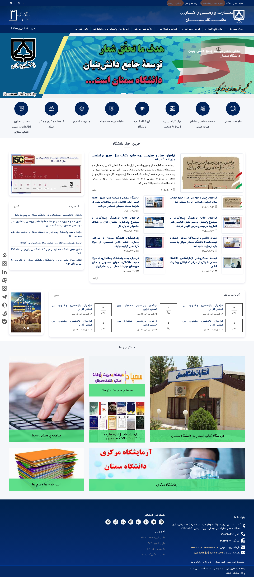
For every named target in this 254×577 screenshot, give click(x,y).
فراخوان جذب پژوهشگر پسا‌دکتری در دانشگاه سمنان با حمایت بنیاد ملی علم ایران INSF (46, 234)
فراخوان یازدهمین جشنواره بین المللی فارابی (202, 307)
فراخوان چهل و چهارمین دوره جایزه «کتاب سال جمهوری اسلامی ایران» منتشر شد (133, 157)
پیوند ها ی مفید (190, 3)
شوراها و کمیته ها (168, 29)
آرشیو (94, 190)
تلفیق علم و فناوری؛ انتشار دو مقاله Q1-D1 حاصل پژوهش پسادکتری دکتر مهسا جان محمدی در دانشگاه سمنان (46, 224)
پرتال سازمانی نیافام (235, 573)
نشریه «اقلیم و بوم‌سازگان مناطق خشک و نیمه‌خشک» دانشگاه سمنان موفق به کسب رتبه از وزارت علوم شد (193, 242)
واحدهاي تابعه (215, 29)
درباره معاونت (236, 29)
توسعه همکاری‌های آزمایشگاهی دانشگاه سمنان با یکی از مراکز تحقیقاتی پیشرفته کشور (193, 262)
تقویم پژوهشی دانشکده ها (211, 3)
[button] (130, 93)
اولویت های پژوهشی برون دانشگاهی (111, 29)
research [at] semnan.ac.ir (204, 547)
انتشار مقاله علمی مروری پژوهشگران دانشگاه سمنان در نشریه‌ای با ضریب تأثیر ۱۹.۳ (46, 262)
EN (10, 3)
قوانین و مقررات (192, 29)
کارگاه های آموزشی (143, 29)
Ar (19, 3)
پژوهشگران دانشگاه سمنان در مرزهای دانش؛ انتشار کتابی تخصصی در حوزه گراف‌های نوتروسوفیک (115, 242)
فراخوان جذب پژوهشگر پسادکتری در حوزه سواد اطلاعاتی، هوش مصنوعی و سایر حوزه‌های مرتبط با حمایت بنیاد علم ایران (115, 262)
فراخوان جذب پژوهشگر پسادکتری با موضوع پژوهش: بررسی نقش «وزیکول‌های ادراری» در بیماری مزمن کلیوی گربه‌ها (193, 222)
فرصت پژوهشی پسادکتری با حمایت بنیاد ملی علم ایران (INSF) (51, 243)
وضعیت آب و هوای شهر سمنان (229, 562)
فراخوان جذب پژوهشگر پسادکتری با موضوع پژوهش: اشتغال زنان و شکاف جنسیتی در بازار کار (115, 222)
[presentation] (243, 68)
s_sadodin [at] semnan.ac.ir (209, 553)
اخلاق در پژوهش (174, 3)
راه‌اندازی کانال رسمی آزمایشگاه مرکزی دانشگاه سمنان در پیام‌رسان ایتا (48, 215)
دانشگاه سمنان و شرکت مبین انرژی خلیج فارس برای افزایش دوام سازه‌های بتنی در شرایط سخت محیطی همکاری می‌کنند (115, 202)
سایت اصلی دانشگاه (234, 3)
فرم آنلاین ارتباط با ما (201, 562)
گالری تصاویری (81, 29)
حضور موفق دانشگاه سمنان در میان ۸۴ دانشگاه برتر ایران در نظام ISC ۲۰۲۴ (46, 251)
